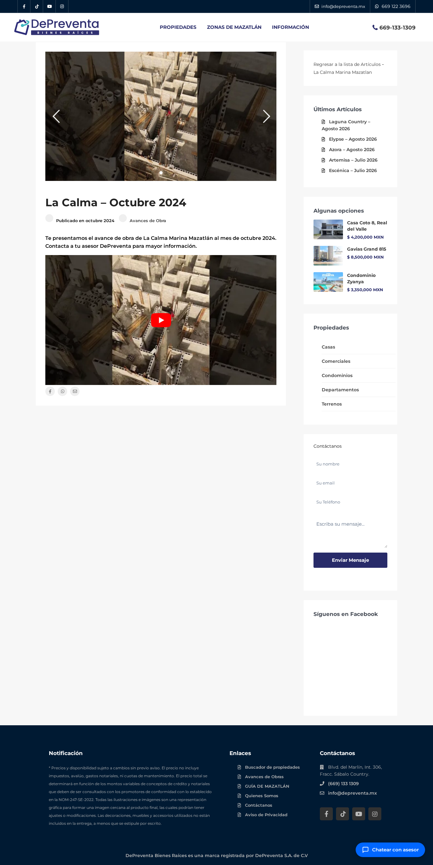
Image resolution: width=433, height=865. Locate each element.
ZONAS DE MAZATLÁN (234, 27)
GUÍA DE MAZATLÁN (267, 786)
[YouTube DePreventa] (49, 6)
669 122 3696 (396, 6)
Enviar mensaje (350, 560)
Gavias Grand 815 (366, 249)
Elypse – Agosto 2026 (353, 139)
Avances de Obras (264, 776)
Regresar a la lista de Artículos (347, 64)
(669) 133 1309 (343, 783)
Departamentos (340, 390)
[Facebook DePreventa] (24, 6)
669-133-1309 (397, 27)
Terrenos (332, 404)
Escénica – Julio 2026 (353, 170)
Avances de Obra (148, 220)
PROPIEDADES (178, 27)
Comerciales (336, 361)
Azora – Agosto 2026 (352, 149)
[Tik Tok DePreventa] (36, 6)
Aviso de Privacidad (266, 814)
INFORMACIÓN (290, 27)
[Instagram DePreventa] (62, 6)
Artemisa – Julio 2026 (353, 160)
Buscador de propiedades (272, 767)
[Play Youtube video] (160, 320)
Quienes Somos (261, 795)
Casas (328, 347)
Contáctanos (258, 805)
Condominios (337, 375)
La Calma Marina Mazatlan (342, 72)
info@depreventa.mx (352, 793)
